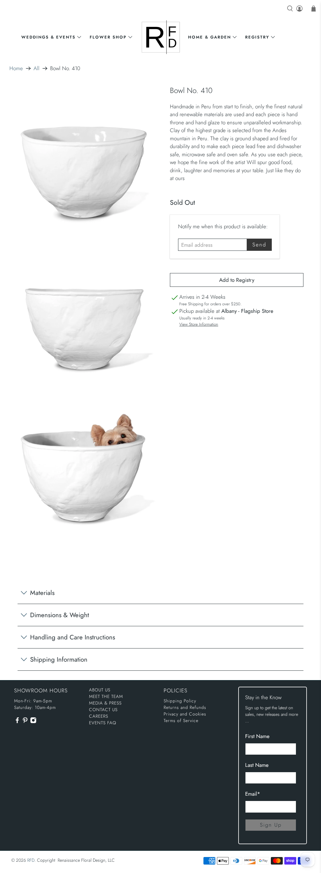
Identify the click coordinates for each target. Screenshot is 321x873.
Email (252, 794)
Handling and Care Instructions (72, 637)
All (36, 68)
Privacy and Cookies (185, 714)
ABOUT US (99, 690)
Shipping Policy (180, 701)
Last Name (257, 765)
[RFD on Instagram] (33, 722)
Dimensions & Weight (59, 615)
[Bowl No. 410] (84, 159)
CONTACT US (103, 709)
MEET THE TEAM (106, 696)
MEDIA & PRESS (105, 703)
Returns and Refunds (185, 707)
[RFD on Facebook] (17, 722)
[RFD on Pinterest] (25, 722)
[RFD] (160, 37)
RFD (30, 860)
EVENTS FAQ (102, 723)
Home (16, 68)
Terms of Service (181, 720)
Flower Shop (108, 37)
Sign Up (271, 825)
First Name (257, 736)
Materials (42, 592)
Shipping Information (58, 659)
